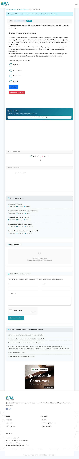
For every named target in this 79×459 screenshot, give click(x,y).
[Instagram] (10, 409)
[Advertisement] (39, 135)
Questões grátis (46, 426)
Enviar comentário (16, 318)
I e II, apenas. (17, 70)
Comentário (12, 293)
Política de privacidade (48, 423)
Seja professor (11, 426)
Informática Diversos (23, 10)
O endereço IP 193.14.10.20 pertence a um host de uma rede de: (26, 335)
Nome (10, 284)
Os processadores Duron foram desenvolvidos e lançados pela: (26, 343)
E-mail (43, 284)
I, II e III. (15, 81)
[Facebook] (7, 409)
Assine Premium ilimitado (49, 14)
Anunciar (9, 419)
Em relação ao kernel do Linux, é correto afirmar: (22, 356)
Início (7, 10)
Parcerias (10, 423)
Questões (13, 10)
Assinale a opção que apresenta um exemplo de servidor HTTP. (26, 339)
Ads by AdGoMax (49, 387)
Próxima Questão (17, 92)
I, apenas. (16, 65)
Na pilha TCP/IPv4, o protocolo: (17, 352)
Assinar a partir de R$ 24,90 (39, 117)
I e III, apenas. (17, 76)
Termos (44, 419)
